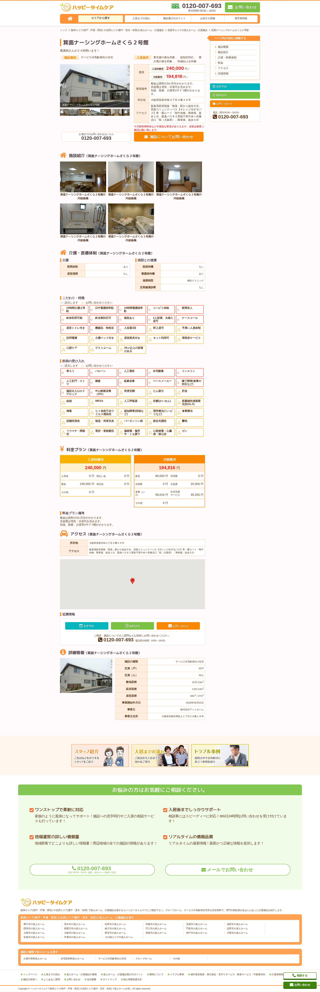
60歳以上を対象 (187, 61)
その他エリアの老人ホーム (119, 937)
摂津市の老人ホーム (34, 928)
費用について (157, 974)
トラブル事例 (177, 974)
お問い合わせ (180, 626)
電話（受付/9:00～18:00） (230, 115)
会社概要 (91, 979)
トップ (63, 30)
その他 (176, 958)
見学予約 (89, 626)
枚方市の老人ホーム (115, 928)
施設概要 (223, 46)
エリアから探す (100, 17)
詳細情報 (223, 73)
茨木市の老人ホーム (74, 924)
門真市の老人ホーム (196, 928)
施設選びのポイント (174, 18)
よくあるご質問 (52, 979)
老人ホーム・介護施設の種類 (81, 974)
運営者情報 (241, 18)
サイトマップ (110, 979)
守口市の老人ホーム (156, 928)
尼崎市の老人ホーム (156, 932)
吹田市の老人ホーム (115, 924)
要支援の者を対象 (165, 57)
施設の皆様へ (30, 979)
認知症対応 (187, 57)
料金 (220, 62)
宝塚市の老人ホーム (34, 937)
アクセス (223, 68)
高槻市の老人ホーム (156, 924)
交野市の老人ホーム (237, 928)
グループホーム (144, 958)
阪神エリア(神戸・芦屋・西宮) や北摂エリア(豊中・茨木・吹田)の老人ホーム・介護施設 (117, 30)
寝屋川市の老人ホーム (76, 928)
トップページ (30, 974)
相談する (302, 975)
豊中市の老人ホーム (34, 924)
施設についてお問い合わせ (171, 137)
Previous (64, 85)
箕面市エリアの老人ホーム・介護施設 (187, 30)
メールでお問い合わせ (230, 869)
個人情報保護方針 (132, 979)
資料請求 (134, 626)
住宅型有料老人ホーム (72, 958)
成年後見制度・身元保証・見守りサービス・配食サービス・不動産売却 (227, 974)
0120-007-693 (92, 870)
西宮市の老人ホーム (115, 932)
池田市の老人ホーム (237, 924)
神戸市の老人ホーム (196, 932)
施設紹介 (223, 52)
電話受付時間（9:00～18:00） (135, 639)
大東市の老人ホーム (34, 932)
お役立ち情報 (207, 18)
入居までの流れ (141, 18)
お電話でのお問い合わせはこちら (96, 137)
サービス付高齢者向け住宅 (97, 57)
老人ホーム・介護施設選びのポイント (123, 974)
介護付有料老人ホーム (35, 958)
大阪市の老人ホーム (74, 932)
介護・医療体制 (227, 57)
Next (125, 85)
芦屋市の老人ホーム (74, 937)
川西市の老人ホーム (237, 932)
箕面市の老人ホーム (196, 924)
